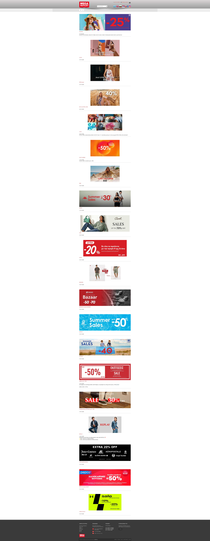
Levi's (80, 131)
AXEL (80, 232)
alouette (81, 356)
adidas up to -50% (83, 381)
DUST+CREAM (82, 157)
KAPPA (80, 208)
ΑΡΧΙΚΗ (115, 539)
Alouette (81, 31)
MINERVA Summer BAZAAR (84, 307)
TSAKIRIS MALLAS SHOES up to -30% (86, 409)
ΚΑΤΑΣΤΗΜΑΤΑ (125, 539)
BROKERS (81, 282)
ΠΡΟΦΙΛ (119, 539)
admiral (80, 331)
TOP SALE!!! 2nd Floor (83, 462)
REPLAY (80, 434)
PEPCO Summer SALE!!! (83, 486)
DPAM (80, 257)
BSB (80, 183)
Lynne (80, 57)
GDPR (130, 539)
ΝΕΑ (121, 539)
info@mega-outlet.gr (125, 2)
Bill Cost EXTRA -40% (83, 107)
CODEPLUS (96, 539)
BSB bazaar (81, 82)
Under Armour (82, 511)
